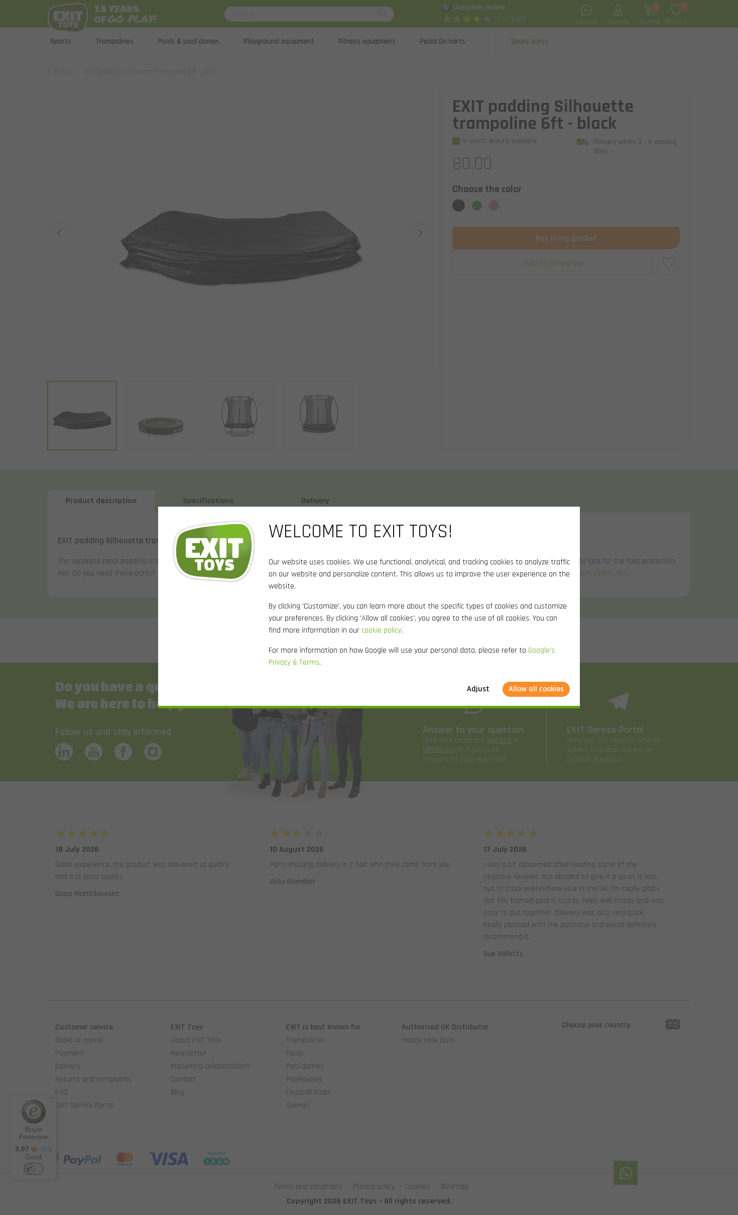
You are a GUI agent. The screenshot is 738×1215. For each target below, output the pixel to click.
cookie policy (381, 630)
